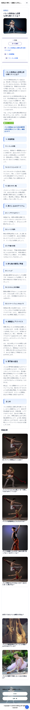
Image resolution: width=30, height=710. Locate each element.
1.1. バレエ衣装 (13, 58)
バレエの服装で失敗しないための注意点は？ (14, 677)
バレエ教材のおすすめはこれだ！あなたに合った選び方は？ (14, 583)
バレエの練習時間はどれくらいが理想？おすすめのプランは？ (14, 645)
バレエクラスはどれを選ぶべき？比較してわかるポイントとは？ (14, 490)
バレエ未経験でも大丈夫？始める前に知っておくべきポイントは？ (14, 552)
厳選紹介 (5, 10)
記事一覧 (15, 698)
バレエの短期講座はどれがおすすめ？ (13, 521)
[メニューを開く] (27, 3)
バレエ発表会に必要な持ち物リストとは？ (15, 49)
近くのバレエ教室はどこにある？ (12, 460)
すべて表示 (15, 43)
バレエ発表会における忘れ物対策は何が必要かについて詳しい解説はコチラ (14, 129)
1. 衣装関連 (10, 54)
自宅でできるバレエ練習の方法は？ (13, 614)
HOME (15, 693)
